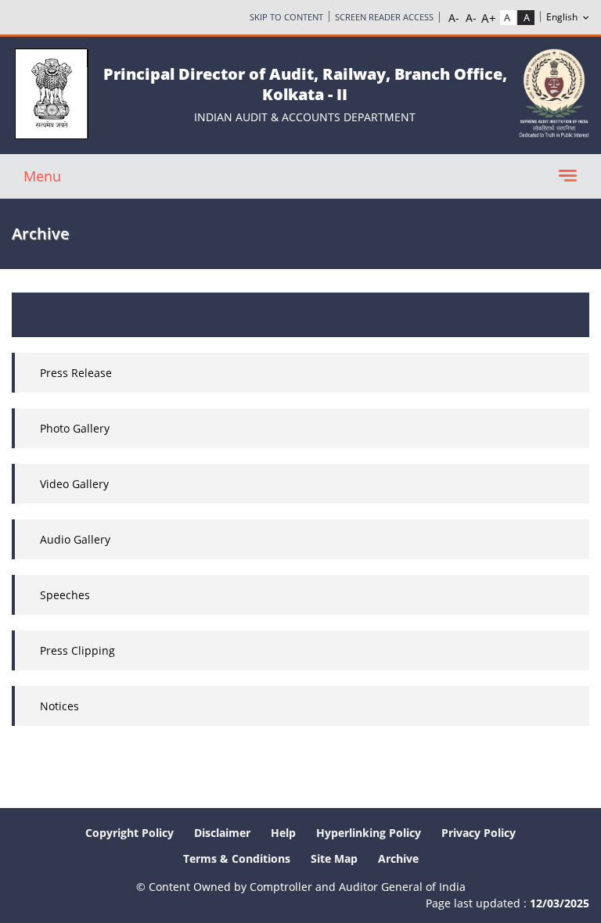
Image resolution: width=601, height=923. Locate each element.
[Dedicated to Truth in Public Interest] (554, 91)
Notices (59, 706)
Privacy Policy (478, 832)
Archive (398, 858)
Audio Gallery (75, 539)
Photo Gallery (75, 428)
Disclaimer (222, 832)
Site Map (334, 858)
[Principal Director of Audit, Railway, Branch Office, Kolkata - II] (51, 92)
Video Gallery (74, 483)
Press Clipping (77, 650)
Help (283, 832)
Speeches (65, 594)
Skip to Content (286, 17)
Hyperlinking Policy (368, 832)
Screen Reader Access (384, 17)
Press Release (76, 372)
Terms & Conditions (236, 858)
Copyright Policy (129, 832)
